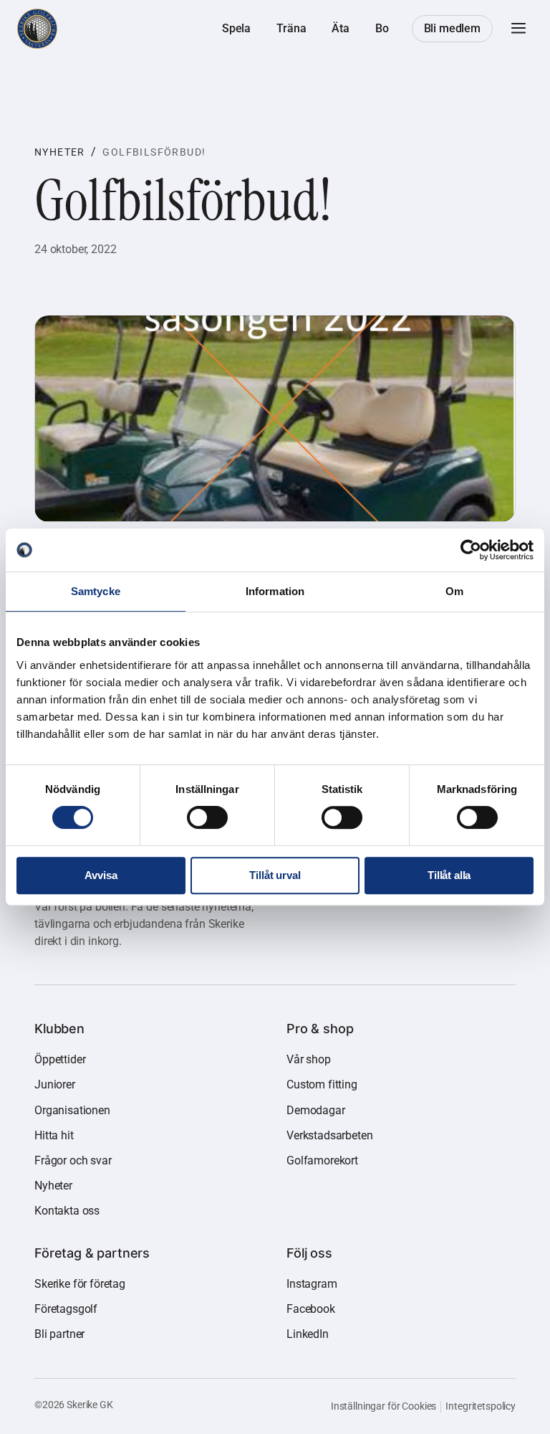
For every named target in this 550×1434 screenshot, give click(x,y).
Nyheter (59, 152)
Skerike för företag (79, 1284)
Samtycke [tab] (95, 591)
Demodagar (315, 1110)
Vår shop (308, 1059)
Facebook (310, 1309)
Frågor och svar (73, 1160)
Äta (340, 28)
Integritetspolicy (480, 1406)
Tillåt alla (449, 875)
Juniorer (54, 1084)
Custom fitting (321, 1084)
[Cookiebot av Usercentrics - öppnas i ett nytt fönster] (471, 550)
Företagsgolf (65, 1309)
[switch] (207, 817)
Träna (291, 28)
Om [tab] (454, 591)
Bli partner (59, 1334)
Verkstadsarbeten (329, 1135)
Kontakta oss (67, 1210)
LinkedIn (307, 1334)
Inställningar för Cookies (384, 1406)
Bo (382, 28)
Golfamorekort (322, 1160)
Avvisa (101, 875)
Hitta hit (54, 1135)
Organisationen (72, 1110)
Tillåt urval (274, 875)
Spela (236, 28)
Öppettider (59, 1059)
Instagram (311, 1284)
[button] (518, 28)
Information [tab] (275, 591)
